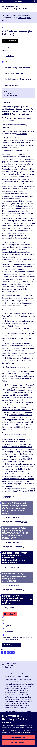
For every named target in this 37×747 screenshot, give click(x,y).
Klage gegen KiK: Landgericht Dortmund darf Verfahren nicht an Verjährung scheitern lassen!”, (18, 373)
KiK (3, 620)
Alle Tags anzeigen (13, 645)
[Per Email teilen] (13, 652)
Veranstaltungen (10, 674)
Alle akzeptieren (18, 737)
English (21, 18)
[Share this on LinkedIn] (8, 652)
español (27, 18)
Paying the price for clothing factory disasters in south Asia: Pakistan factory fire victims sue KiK (18, 466)
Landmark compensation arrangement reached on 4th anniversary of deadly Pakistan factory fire (18, 436)
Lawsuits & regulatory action (9, 639)
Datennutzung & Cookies (13, 676)
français (5, 20)
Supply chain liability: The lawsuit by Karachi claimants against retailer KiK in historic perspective (18, 422)
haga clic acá (22, 134)
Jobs (19, 674)
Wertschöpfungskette (25, 637)
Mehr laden (8, 614)
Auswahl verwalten (19, 743)
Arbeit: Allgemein (15, 637)
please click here (8, 120)
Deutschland (10, 631)
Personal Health (6, 637)
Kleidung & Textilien (7, 626)
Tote (32, 637)
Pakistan (4, 631)
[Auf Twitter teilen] (5, 652)
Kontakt (26, 676)
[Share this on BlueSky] (10, 652)
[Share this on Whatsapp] (2, 652)
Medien (24, 674)
